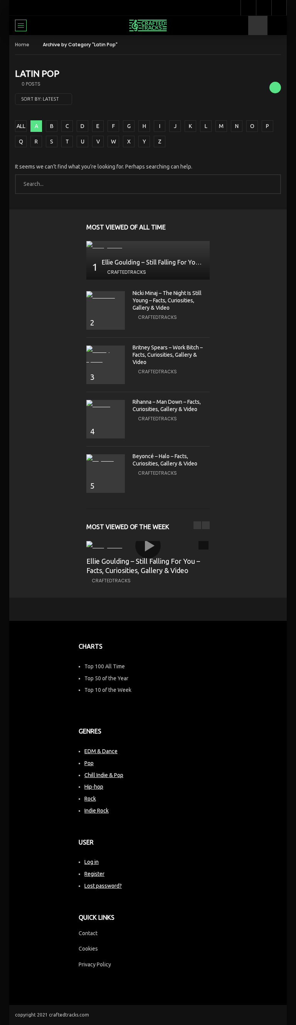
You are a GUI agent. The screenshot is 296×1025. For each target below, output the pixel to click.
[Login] (279, 7)
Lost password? (103, 886)
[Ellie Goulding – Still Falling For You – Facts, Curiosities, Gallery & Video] (148, 246)
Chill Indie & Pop (103, 775)
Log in (91, 862)
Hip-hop (93, 787)
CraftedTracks (126, 272)
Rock (90, 799)
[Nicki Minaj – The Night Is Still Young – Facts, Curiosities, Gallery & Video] (105, 296)
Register (94, 874)
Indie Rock (96, 811)
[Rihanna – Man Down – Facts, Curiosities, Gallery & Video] (105, 405)
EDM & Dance (101, 751)
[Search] (277, 25)
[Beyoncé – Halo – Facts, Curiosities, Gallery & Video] (105, 459)
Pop (89, 763)
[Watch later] (248, 7)
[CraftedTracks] (147, 25)
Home (22, 44)
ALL (21, 126)
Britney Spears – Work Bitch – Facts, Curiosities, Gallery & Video (168, 354)
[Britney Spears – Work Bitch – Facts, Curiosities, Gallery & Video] (105, 355)
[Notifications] (263, 7)
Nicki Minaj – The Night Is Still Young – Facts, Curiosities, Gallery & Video (167, 300)
